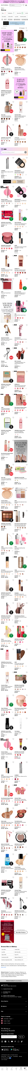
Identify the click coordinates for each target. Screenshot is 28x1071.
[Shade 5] (25, 47)
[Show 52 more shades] (12, 574)
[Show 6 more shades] (12, 551)
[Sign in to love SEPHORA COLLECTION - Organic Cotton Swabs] (13, 371)
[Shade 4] (23, 47)
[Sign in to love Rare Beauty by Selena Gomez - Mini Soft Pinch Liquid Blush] (26, 394)
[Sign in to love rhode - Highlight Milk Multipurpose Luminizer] (26, 557)
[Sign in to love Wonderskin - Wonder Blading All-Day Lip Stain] (13, 898)
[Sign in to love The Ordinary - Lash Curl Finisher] (26, 718)
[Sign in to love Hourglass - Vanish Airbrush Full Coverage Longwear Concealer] (13, 256)
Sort (5, 19)
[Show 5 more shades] (26, 825)
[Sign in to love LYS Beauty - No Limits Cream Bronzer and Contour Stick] (26, 125)
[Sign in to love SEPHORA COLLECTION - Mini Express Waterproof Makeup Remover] (13, 854)
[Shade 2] (18, 47)
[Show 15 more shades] (12, 801)
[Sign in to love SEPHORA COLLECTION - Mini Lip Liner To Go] (13, 125)
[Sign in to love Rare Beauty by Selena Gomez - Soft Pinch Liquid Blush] (13, 785)
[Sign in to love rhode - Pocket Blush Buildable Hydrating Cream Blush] (13, 394)
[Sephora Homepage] (4, 5)
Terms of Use (9, 1056)
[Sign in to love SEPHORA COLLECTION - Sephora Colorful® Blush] (13, 232)
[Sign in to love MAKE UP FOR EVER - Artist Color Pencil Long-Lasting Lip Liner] (13, 831)
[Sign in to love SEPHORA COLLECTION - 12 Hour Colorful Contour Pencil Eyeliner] (26, 898)
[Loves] (23, 5)
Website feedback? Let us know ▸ (14, 980)
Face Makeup (17, 973)
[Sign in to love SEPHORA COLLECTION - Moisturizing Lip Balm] (26, 626)
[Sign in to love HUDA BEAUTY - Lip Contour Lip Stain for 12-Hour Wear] (26, 325)
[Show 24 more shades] (26, 597)
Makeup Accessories (9, 973)
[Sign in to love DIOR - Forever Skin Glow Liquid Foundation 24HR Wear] (26, 649)
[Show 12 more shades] (26, 174)
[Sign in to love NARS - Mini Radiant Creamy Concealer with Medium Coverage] (13, 762)
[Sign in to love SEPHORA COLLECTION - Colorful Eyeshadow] (26, 831)
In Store (10, 19)
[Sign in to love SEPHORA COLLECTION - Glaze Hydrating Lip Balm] (26, 739)
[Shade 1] (15, 47)
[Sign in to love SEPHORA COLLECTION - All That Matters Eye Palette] (13, 511)
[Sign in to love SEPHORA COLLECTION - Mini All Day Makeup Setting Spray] (13, 718)
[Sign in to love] (26, 54)
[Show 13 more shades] (26, 388)
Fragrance (17, 972)
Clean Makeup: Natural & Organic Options (14, 975)
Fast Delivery (17, 19)
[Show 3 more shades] (12, 203)
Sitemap (20, 1056)
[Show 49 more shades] (12, 825)
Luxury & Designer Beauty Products (8, 976)
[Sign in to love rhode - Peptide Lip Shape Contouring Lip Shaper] (13, 534)
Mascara (22, 972)
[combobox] (15, 5)
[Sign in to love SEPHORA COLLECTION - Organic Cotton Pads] (13, 417)
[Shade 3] (20, 47)
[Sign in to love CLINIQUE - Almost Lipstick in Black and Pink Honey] (26, 762)
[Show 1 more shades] (26, 410)
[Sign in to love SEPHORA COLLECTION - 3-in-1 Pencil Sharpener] (13, 877)
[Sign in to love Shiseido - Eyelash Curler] (13, 348)
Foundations (12, 972)
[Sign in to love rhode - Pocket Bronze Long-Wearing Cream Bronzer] (26, 30)
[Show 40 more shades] (12, 643)
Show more (3, 967)
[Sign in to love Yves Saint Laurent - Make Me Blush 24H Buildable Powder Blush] (26, 808)
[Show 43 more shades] (12, 119)
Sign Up (21, 1036)
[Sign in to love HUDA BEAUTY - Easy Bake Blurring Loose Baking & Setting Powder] (26, 158)
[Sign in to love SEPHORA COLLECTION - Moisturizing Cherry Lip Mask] (13, 209)
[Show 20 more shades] (26, 226)
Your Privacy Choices (5, 1058)
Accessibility (15, 1056)
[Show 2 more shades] (12, 712)
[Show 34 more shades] (26, 666)
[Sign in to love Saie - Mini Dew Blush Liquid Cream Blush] (26, 301)
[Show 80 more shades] (26, 871)
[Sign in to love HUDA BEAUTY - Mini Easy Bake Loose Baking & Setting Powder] (26, 186)
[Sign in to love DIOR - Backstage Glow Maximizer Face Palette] (26, 488)
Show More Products (21, 932)
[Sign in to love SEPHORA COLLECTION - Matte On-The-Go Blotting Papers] (26, 464)
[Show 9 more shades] (12, 620)
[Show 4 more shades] (12, 411)
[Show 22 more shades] (12, 779)
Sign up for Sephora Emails (7, 1033)
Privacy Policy (3, 1056)
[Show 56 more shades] (12, 273)
